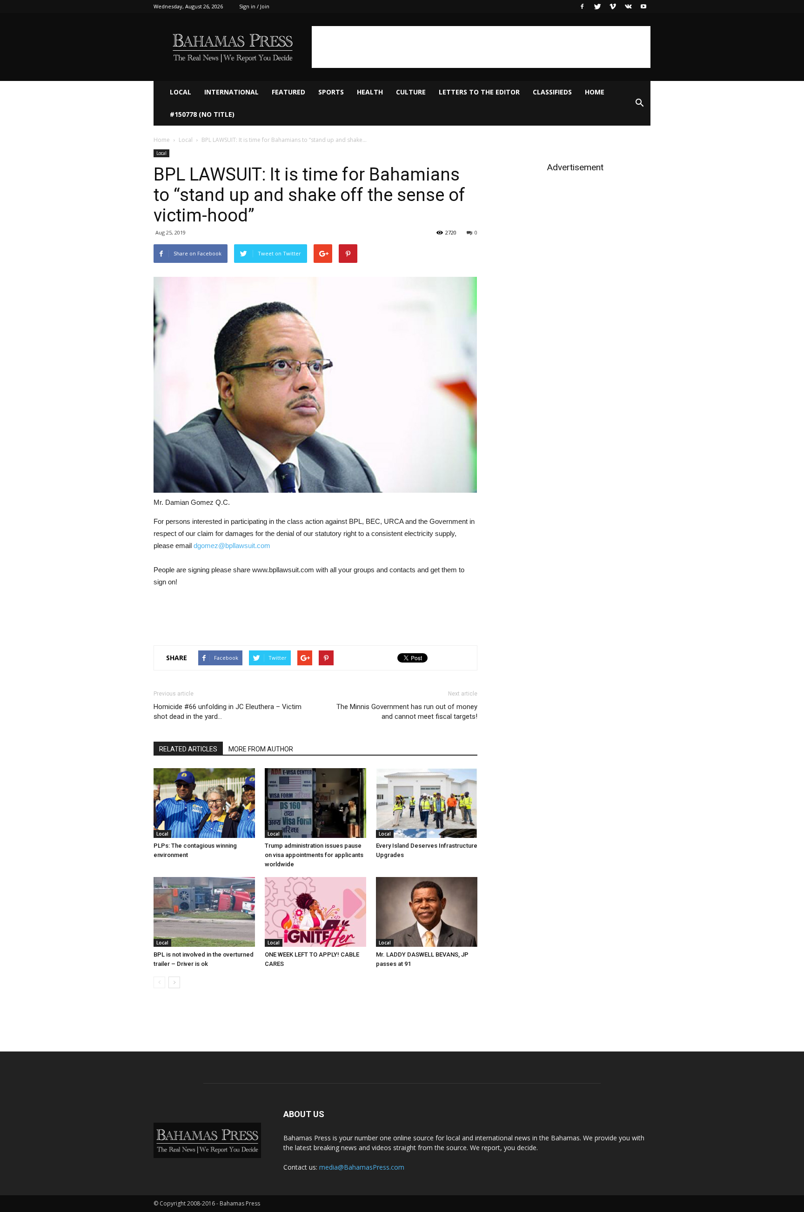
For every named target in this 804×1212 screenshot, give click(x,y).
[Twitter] (597, 6)
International (231, 91)
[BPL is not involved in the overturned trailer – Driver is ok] (204, 912)
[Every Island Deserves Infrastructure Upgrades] (426, 803)
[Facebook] (582, 6)
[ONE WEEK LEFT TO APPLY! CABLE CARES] (315, 912)
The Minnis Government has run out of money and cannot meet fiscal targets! (406, 712)
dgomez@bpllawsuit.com (232, 545)
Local (180, 91)
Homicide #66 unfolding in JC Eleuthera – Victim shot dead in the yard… (228, 712)
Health (370, 91)
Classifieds (552, 91)
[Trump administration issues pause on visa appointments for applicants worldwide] (315, 803)
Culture (411, 91)
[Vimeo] (613, 6)
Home (594, 91)
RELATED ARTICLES (188, 749)
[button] (639, 103)
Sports (331, 91)
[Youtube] (643, 6)
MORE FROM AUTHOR (260, 749)
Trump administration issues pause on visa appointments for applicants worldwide (314, 855)
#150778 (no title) (202, 114)
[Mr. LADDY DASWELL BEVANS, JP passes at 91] (426, 912)
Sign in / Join (254, 6)
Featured (288, 91)
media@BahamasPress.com (361, 1167)
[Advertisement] (481, 47)
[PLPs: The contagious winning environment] (204, 803)
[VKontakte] (628, 6)
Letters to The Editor (479, 91)
